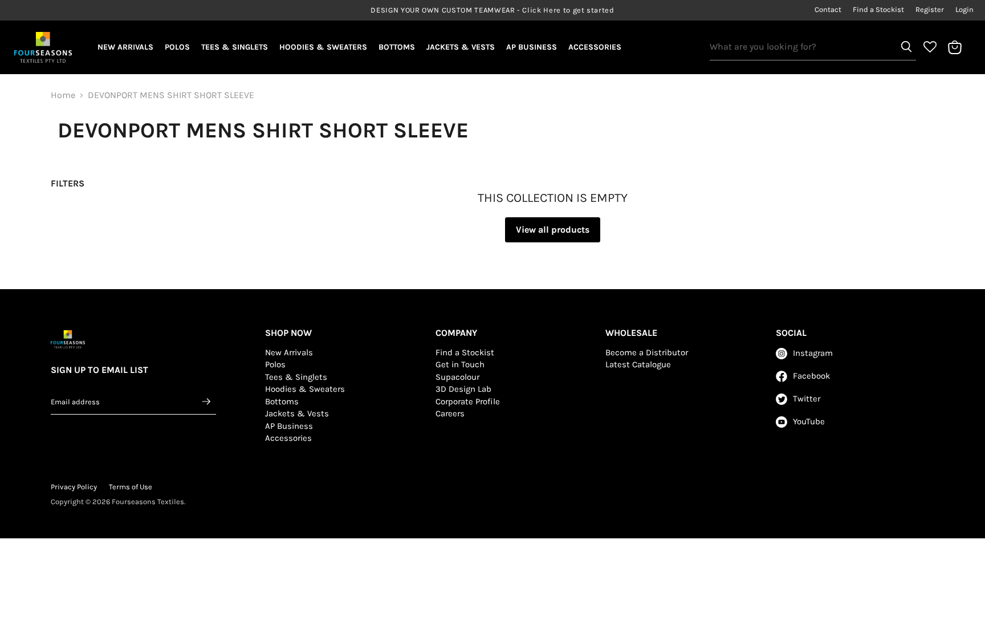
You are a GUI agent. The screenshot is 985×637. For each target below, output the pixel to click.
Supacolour (457, 377)
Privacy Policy (74, 486)
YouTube (809, 421)
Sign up (207, 401)
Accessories (594, 47)
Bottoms (396, 47)
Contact (828, 10)
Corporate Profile (467, 401)
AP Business (531, 47)
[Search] (906, 47)
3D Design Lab (463, 389)
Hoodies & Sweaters (323, 47)
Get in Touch (460, 364)
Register (929, 10)
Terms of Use (130, 486)
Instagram (813, 353)
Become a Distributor (646, 352)
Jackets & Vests (460, 47)
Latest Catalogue (638, 364)
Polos (177, 47)
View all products (552, 229)
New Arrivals (125, 47)
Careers (450, 413)
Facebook (811, 376)
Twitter (806, 398)
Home (63, 95)
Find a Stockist (878, 10)
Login (964, 10)
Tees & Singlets (234, 47)
